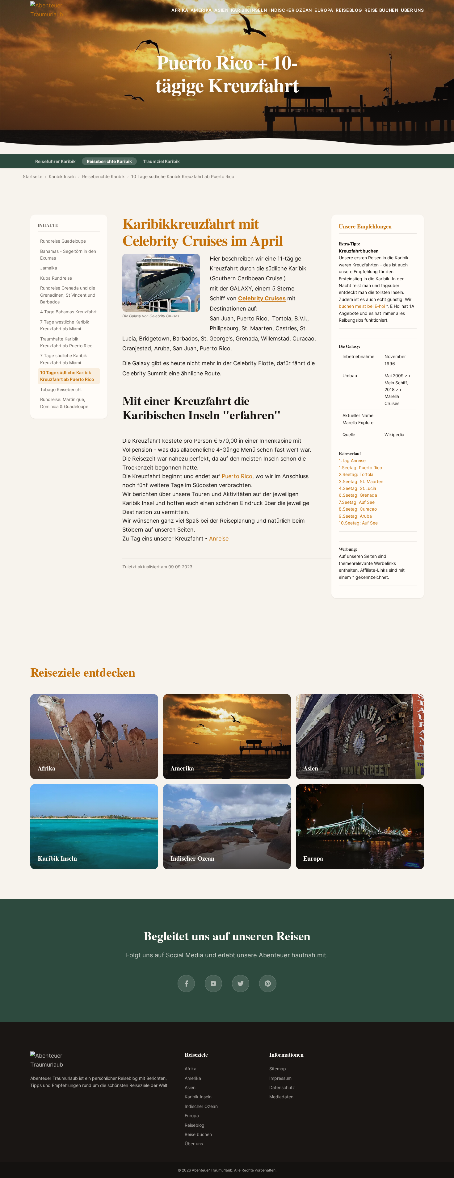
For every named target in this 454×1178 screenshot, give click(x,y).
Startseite (32, 176)
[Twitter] (240, 983)
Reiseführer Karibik (55, 161)
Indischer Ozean (290, 10)
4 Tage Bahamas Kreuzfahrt (68, 312)
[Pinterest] (267, 983)
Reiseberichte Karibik (109, 161)
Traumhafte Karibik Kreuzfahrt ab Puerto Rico (66, 342)
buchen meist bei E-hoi (362, 306)
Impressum (280, 1078)
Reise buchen (381, 10)
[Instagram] (213, 983)
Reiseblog (349, 10)
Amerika (201, 10)
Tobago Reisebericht (61, 389)
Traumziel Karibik (161, 161)
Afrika (179, 10)
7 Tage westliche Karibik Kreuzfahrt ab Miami (64, 325)
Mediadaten (281, 1096)
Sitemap (277, 1068)
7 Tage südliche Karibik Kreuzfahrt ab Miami (63, 359)
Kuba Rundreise (56, 278)
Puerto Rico (237, 476)
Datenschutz (282, 1087)
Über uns (412, 10)
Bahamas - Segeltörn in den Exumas (68, 255)
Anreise (219, 538)
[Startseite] (57, 10)
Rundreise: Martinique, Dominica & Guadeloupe (64, 403)
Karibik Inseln (249, 10)
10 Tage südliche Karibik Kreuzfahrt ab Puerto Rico (67, 376)
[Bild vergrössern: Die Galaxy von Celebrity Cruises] (161, 283)
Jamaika (48, 268)
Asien (221, 10)
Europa (323, 10)
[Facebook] (186, 983)
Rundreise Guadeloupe (63, 241)
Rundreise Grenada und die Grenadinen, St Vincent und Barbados (67, 295)
